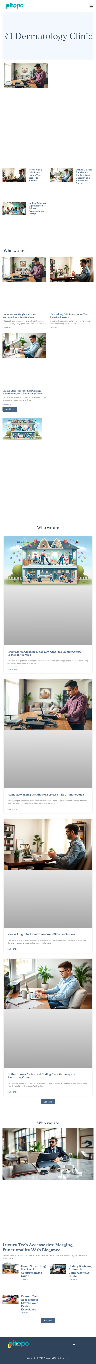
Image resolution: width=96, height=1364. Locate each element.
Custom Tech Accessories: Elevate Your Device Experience (29, 1303)
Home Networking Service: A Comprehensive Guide (33, 1271)
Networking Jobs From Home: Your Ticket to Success (35, 175)
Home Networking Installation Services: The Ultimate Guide (19, 315)
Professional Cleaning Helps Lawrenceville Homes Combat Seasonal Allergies (45, 653)
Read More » (32, 183)
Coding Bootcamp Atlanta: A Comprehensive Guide (80, 1271)
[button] (91, 6)
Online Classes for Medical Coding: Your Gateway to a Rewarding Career (84, 176)
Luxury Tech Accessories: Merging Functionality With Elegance (37, 1247)
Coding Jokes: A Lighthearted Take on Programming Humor (37, 208)
